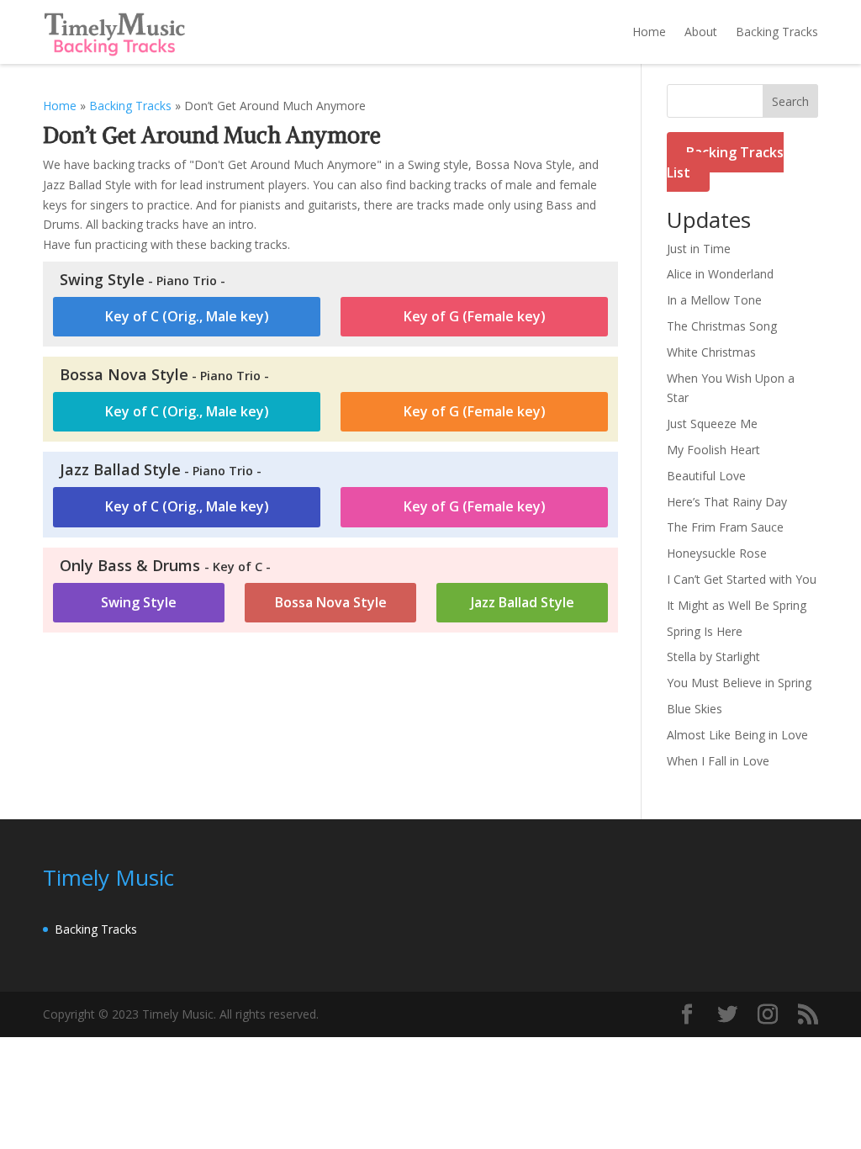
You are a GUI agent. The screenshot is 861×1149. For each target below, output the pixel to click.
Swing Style (139, 602)
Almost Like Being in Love (737, 735)
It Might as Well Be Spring (736, 605)
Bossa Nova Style (331, 602)
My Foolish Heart (713, 450)
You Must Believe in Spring (739, 683)
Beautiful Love (706, 476)
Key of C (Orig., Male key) (187, 316)
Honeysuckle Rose (717, 553)
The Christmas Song (722, 326)
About (700, 32)
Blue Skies (694, 709)
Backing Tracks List (725, 162)
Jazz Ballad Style (522, 602)
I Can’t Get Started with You (741, 579)
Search (790, 101)
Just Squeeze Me (712, 424)
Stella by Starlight (713, 657)
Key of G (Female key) (475, 316)
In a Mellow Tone (714, 300)
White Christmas (711, 352)
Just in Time (699, 249)
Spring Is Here (704, 631)
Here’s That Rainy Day (727, 502)
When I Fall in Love (718, 761)
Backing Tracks (777, 32)
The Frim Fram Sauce (725, 527)
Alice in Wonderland (720, 274)
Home (649, 32)
